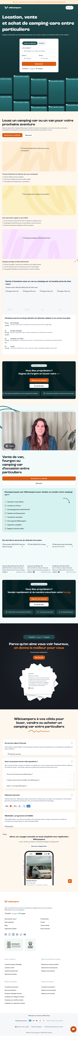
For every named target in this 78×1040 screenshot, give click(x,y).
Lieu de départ (26, 48)
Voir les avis (39, 657)
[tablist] (34, 43)
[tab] (29, 43)
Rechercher (39, 64)
